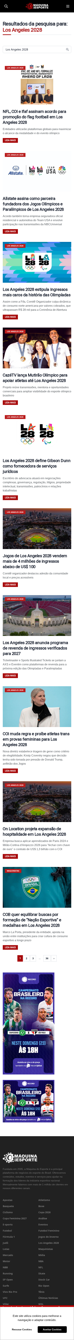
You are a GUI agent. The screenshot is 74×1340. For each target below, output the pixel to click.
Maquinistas (45, 1249)
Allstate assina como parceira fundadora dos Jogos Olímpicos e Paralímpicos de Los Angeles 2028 (33, 204)
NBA (41, 1261)
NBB (5, 1267)
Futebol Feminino (48, 1230)
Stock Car (44, 1279)
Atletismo (44, 1200)
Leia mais (10, 140)
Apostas (7, 1200)
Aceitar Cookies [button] (52, 1329)
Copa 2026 (44, 1212)
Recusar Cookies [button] (22, 1329)
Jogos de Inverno (48, 1236)
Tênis (41, 1291)
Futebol (7, 1230)
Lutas (6, 1249)
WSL (41, 1304)
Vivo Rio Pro (10, 1291)
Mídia (41, 1255)
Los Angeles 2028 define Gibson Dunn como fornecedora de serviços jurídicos (36, 466)
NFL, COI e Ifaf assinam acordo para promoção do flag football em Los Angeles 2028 (34, 117)
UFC (5, 1298)
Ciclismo (8, 1212)
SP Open (8, 1279)
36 (47, 958)
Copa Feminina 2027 (15, 1218)
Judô (5, 1242)
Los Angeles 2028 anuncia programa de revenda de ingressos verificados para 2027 (35, 648)
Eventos (43, 1224)
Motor (6, 1261)
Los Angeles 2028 (48, 1242)
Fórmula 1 (9, 1236)
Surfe (6, 1285)
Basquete (8, 1206)
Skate (41, 1273)
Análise (42, 1218)
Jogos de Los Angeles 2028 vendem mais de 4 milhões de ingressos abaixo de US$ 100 (35, 561)
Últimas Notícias (48, 1298)
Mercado (8, 1255)
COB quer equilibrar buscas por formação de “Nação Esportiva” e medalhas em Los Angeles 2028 (32, 920)
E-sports (8, 1224)
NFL (40, 1267)
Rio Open (43, 1285)
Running (8, 1273)
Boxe (41, 1206)
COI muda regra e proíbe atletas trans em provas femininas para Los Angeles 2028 (36, 739)
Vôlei (6, 1304)
